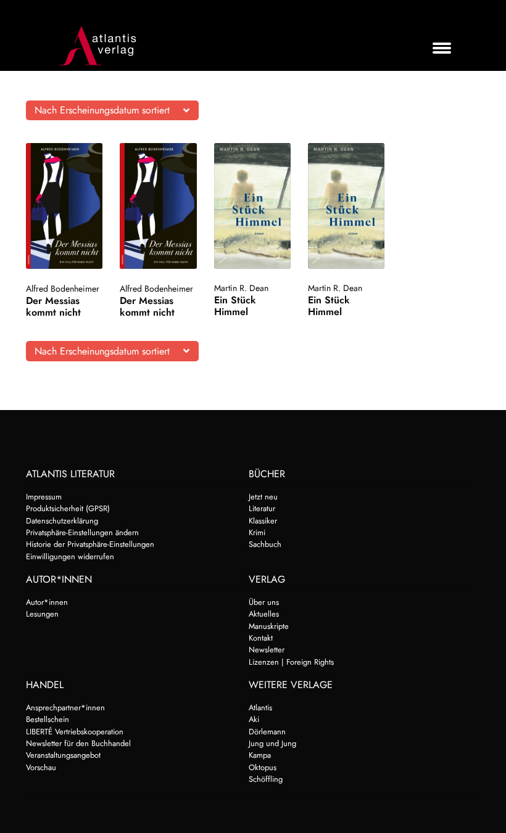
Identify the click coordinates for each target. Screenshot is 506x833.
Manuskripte (269, 626)
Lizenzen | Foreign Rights (291, 662)
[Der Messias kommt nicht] (64, 206)
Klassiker (263, 521)
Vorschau (41, 767)
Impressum (44, 497)
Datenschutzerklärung (62, 521)
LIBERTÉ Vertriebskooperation (74, 731)
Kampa (260, 755)
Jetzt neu (263, 497)
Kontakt (261, 638)
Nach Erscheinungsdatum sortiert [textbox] (102, 110)
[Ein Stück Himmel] (252, 205)
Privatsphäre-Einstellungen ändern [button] (82, 532)
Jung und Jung (272, 743)
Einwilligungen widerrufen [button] (70, 556)
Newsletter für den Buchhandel (78, 743)
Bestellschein (47, 719)
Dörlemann (267, 731)
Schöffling (266, 779)
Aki (254, 719)
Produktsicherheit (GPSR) (68, 508)
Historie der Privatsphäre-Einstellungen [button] (90, 544)
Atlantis (260, 707)
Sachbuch (265, 544)
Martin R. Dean (241, 288)
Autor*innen (47, 602)
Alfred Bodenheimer (62, 288)
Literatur (262, 508)
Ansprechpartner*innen (65, 707)
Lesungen (42, 614)
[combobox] (112, 110)
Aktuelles (264, 614)
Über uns (264, 602)
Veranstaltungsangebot (63, 755)
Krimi (257, 532)
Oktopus (262, 767)
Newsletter (266, 649)
